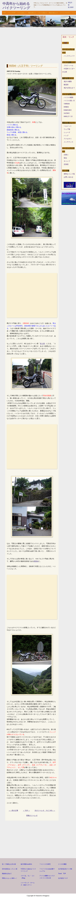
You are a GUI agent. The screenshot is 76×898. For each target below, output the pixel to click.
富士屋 (42, 343)
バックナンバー (69, 56)
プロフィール (68, 65)
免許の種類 (68, 81)
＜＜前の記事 (13, 810)
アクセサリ (68, 139)
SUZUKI (67, 113)
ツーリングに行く (65, 12)
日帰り (66, 155)
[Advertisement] (32, 47)
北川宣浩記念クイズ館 (65, 869)
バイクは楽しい (21, 12)
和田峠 (36, 561)
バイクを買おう (42, 12)
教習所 (66, 85)
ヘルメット (68, 126)
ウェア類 (67, 129)
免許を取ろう (32, 12)
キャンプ (67, 161)
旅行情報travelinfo (26, 864)
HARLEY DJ (68, 116)
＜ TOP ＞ (26, 810)
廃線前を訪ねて (7, 873)
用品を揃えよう (53, 12)
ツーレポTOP (11, 12)
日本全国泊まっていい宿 (9, 869)
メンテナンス (68, 142)
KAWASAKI (68, 110)
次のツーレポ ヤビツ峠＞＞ (45, 810)
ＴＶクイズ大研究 (45, 864)
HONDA (66, 107)
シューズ (67, 132)
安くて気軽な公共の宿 (9, 864)
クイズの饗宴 (62, 864)
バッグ (66, 135)
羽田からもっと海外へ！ (9, 878)
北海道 (66, 164)
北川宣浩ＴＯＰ (63, 878)
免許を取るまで (69, 88)
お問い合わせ (68, 177)
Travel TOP (62, 873)
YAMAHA (67, 104)
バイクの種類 (68, 97)
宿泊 (65, 158)
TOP (4, 12)
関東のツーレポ (31, 815)
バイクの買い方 (69, 101)
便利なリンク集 (69, 174)
